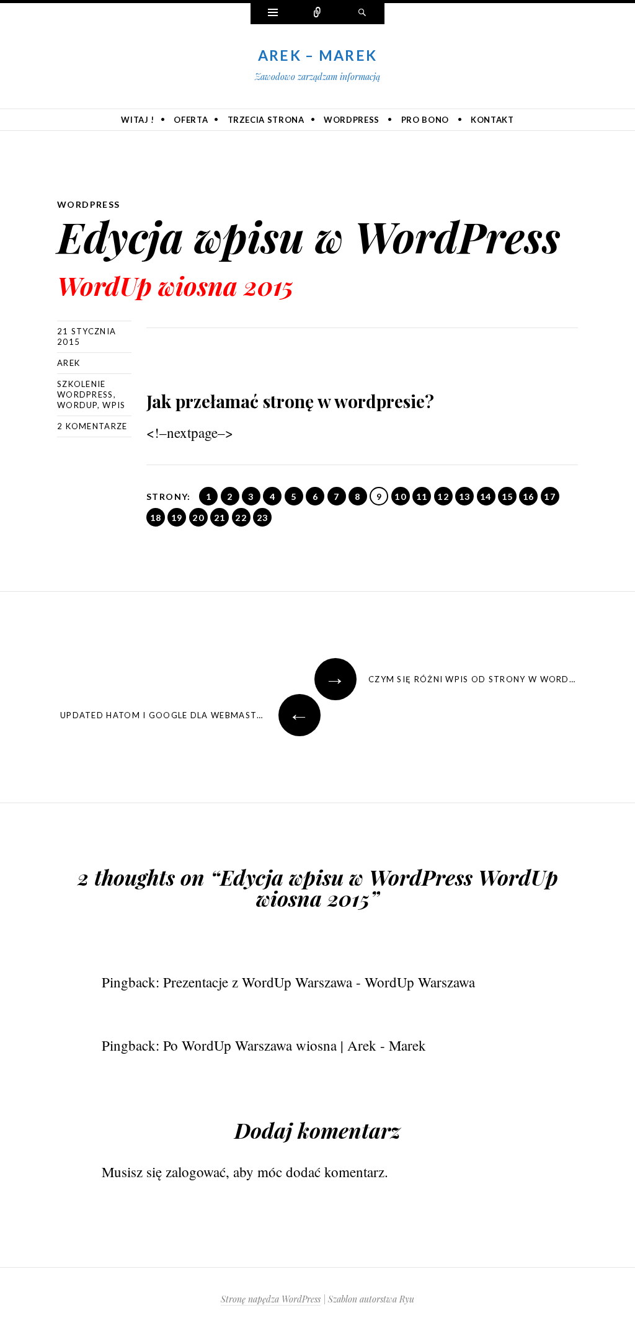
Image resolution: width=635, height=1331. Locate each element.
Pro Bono (425, 120)
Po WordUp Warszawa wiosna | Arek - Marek (294, 1045)
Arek (68, 363)
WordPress (352, 120)
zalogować (196, 1171)
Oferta (191, 120)
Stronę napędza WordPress (271, 1299)
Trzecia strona (266, 120)
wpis (113, 405)
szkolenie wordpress (85, 389)
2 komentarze (92, 426)
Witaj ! (137, 120)
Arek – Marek (318, 55)
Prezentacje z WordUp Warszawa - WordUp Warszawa (319, 982)
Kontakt (492, 120)
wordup (77, 405)
